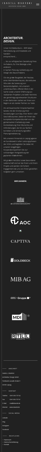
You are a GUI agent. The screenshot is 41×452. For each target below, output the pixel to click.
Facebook (5, 429)
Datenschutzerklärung (11, 442)
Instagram (5, 426)
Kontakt (6, 444)
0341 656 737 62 (15, 395)
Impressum (7, 440)
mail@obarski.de (15, 403)
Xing (3, 422)
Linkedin (5, 418)
